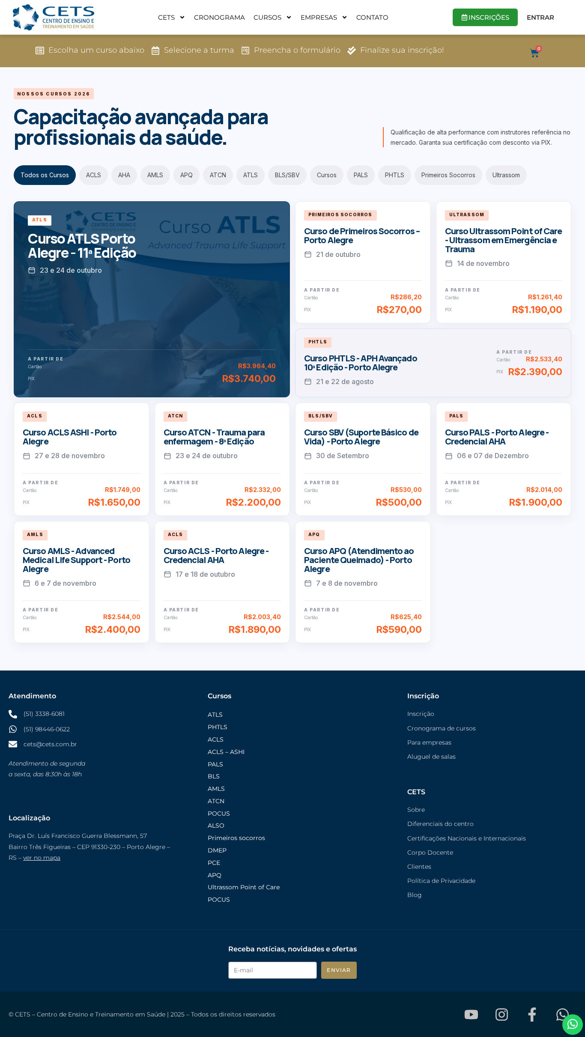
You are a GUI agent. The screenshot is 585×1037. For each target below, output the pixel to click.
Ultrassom (506, 175)
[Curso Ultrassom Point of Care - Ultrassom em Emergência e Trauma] (503, 262)
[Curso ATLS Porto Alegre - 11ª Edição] (152, 299)
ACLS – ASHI (226, 752)
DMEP (217, 850)
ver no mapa (41, 857)
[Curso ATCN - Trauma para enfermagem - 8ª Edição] (222, 459)
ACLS (93, 175)
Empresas (319, 17)
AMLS (155, 175)
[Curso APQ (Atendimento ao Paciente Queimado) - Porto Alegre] (362, 582)
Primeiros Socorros (448, 175)
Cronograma (219, 17)
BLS (214, 776)
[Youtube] (471, 1014)
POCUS (219, 813)
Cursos (267, 17)
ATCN (218, 175)
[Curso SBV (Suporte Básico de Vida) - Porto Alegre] (362, 459)
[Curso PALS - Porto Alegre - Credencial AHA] (503, 459)
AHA (124, 175)
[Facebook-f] (532, 1014)
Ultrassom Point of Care (244, 887)
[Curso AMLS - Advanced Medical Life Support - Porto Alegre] (81, 582)
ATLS (250, 175)
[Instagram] (501, 1014)
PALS (361, 175)
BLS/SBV (287, 175)
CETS (166, 17)
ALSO (216, 825)
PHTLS (394, 175)
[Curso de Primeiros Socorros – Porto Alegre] (362, 262)
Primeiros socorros (236, 838)
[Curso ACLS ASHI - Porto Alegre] (81, 459)
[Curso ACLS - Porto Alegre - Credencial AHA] (222, 582)
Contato (372, 17)
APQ (186, 175)
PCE (214, 863)
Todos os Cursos (45, 175)
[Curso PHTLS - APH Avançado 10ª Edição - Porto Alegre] (433, 363)
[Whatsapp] (562, 1014)
